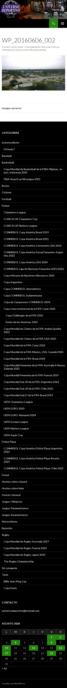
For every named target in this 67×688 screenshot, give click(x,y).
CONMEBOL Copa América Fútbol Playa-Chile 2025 (33, 468)
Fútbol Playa (9, 441)
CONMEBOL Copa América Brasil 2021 (26, 238)
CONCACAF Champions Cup (20, 219)
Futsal (5, 475)
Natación (7, 528)
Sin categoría (9, 568)
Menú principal (62, 23)
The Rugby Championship (19, 561)
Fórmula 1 (9, 149)
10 (6, 647)
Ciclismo (7, 192)
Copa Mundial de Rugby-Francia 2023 (25, 548)
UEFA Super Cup (13, 435)
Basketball (8, 162)
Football (6, 199)
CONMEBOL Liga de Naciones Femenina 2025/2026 (34, 268)
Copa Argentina (13, 282)
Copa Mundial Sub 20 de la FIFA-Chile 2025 (28, 388)
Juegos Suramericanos (15, 514)
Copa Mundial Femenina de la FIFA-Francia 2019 (31, 375)
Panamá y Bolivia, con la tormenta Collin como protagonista (30, 48)
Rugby (5, 534)
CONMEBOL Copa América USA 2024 (26, 262)
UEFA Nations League (16, 428)
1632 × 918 (23, 47)
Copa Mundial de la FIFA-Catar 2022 (24, 345)
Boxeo (5, 185)
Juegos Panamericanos (15, 508)
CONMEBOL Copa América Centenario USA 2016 (32, 245)
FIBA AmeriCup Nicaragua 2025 (22, 179)
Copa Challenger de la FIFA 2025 (24, 315)
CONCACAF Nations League (20, 225)
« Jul (4, 668)
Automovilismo (10, 142)
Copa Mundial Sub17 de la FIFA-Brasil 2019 (28, 395)
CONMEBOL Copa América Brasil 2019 (26, 232)
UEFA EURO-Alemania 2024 (20, 415)
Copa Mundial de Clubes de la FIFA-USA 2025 (30, 338)
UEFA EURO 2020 (14, 408)
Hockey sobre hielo (13, 488)
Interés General (11, 494)
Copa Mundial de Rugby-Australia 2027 (26, 541)
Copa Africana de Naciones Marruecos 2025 (29, 275)
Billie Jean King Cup (15, 581)
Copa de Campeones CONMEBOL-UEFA (27, 302)
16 (60, 647)
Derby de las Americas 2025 (22, 322)
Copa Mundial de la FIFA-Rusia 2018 (24, 358)
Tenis (5, 574)
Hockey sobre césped (14, 481)
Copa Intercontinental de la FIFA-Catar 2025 (29, 308)
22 (51, 653)
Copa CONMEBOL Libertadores (22, 288)
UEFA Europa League (16, 421)
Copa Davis (10, 588)
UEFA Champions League (18, 401)
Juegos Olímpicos (12, 501)
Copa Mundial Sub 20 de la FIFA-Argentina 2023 (31, 381)
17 (6, 653)
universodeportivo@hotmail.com (20, 610)
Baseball (7, 155)
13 (33, 647)
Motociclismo (9, 521)
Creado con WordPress (13, 683)
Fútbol (5, 205)
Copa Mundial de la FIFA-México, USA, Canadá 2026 (33, 352)
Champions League (15, 212)
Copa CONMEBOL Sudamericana (23, 295)
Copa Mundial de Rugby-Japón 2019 (24, 554)
